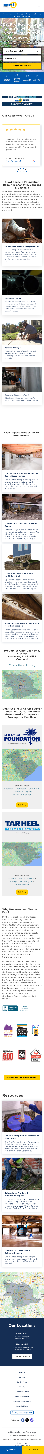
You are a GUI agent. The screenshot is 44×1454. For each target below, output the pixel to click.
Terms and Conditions (22, 1445)
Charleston (21, 788)
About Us (22, 1372)
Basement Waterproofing (16, 395)
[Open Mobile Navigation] (39, 6)
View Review (13, 161)
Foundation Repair (13, 298)
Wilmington (26, 881)
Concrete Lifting (12, 348)
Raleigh (14, 881)
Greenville (18, 791)
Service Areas (22, 1382)
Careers (22, 1377)
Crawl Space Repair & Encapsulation (21, 247)
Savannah (26, 794)
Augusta (8, 788)
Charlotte (15, 665)
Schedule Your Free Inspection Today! (22, 1077)
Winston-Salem (22, 884)
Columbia (34, 788)
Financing (22, 1387)
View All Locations (22, 1356)
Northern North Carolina (21, 878)
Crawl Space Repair (22, 1396)
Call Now (22, 892)
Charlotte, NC (22, 1333)
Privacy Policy (22, 1443)
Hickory (30, 665)
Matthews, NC (22, 1344)
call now (22, 805)
